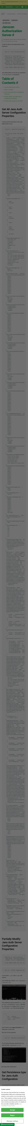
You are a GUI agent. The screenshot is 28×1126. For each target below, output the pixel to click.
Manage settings (12, 1121)
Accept (12, 1110)
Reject (12, 1115)
